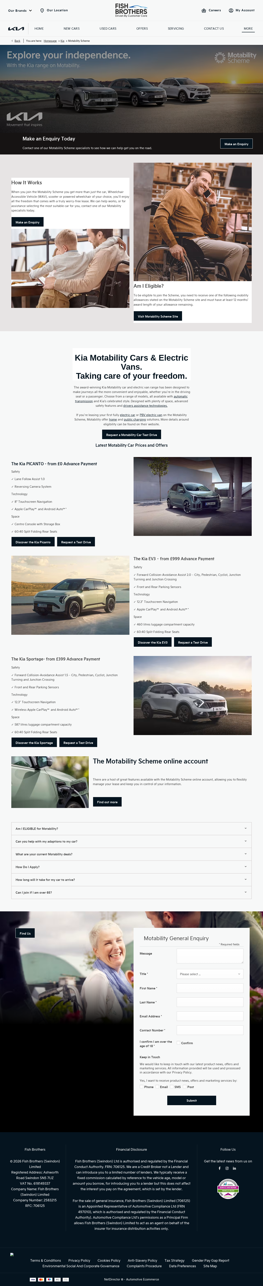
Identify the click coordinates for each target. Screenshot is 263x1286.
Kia (62, 40)
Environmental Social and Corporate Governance (81, 1266)
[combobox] (210, 974)
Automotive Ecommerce (142, 1279)
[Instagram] (227, 1168)
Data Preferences (182, 1266)
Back (17, 40)
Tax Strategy (175, 1260)
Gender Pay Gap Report (210, 1260)
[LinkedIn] (234, 1168)
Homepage (50, 40)
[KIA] (16, 29)
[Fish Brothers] (131, 10)
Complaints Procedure (144, 1266)
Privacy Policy (79, 1260)
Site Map (210, 1266)
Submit (192, 1100)
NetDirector (112, 1279)
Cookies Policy (109, 1260)
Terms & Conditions (45, 1260)
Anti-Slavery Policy (142, 1260)
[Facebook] (219, 1168)
